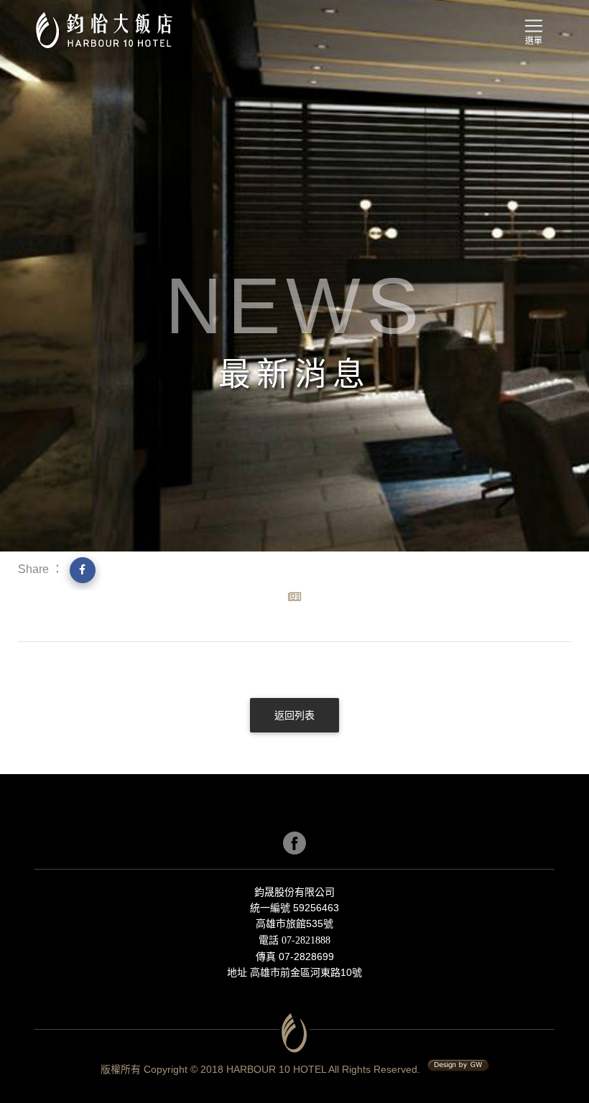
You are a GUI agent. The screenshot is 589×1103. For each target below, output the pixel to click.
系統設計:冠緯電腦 (458, 1065)
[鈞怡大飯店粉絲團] (294, 843)
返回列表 (294, 715)
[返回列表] (294, 729)
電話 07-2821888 (294, 940)
